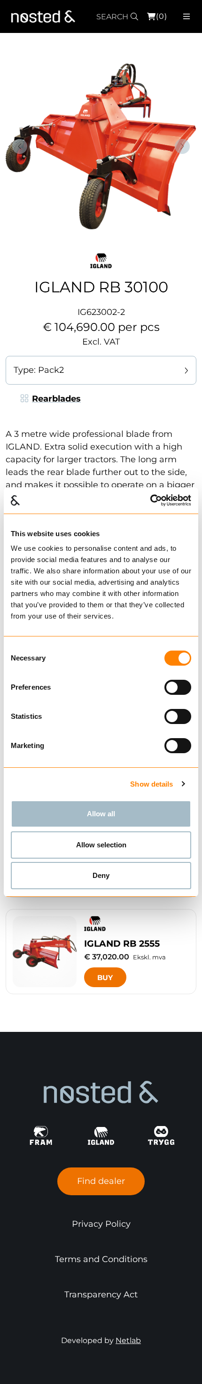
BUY (105, 977)
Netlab (128, 1340)
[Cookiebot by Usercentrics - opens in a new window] (150, 500)
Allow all (101, 814)
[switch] (177, 687)
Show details (151, 784)
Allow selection (101, 845)
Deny (101, 875)
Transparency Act (101, 1294)
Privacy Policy (101, 1224)
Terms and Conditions (101, 1259)
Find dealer (101, 1181)
